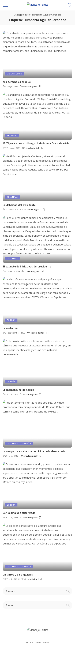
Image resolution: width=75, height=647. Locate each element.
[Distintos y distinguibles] (37, 547)
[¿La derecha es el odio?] (37, 54)
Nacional (12, 135)
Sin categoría (14, 74)
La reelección (10, 328)
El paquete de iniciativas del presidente (27, 266)
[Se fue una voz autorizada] (37, 485)
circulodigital (30, 86)
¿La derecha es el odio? (17, 82)
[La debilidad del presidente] (37, 177)
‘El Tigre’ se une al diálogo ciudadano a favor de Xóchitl (37, 143)
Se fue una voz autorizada (19, 513)
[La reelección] (37, 300)
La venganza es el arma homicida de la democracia (34, 451)
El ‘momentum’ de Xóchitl (19, 390)
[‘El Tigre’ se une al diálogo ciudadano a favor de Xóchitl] (37, 116)
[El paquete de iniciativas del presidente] (37, 239)
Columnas (12, 197)
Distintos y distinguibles (18, 574)
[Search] (68, 5)
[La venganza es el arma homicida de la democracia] (37, 424)
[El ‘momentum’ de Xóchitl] (37, 362)
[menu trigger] (7, 5)
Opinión (11, 320)
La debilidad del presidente (19, 205)
